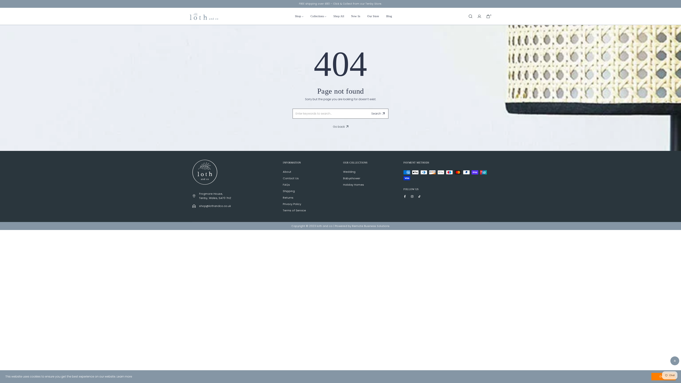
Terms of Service (294, 210)
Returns (288, 197)
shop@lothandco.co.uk (215, 206)
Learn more (124, 376)
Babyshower (351, 178)
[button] (470, 16)
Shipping (289, 191)
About (287, 172)
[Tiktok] (419, 196)
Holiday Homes (353, 185)
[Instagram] (412, 196)
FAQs (286, 185)
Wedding (349, 172)
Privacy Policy (292, 204)
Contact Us (291, 178)
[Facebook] (404, 196)
